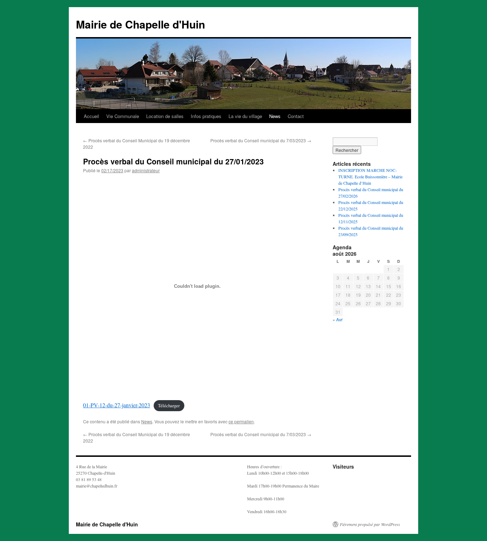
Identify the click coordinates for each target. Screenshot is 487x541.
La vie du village (245, 116)
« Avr (338, 319)
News (275, 116)
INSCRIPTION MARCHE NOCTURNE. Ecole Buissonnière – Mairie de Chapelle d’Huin (370, 176)
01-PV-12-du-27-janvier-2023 (116, 405)
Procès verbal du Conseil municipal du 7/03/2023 (260, 140)
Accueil (91, 116)
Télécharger (169, 405)
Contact (296, 116)
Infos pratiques (206, 116)
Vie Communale (122, 116)
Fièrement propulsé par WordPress (370, 524)
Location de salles (165, 116)
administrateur (146, 170)
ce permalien (241, 421)
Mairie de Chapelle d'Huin (140, 24)
